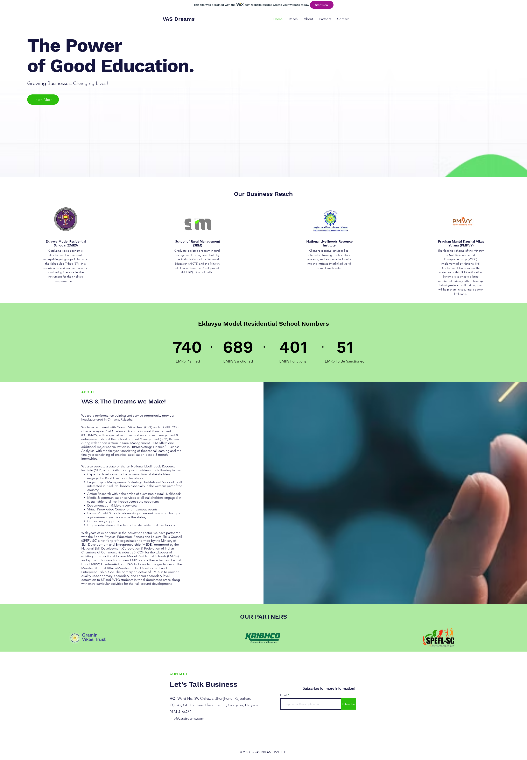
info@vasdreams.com (187, 718)
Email (284, 695)
